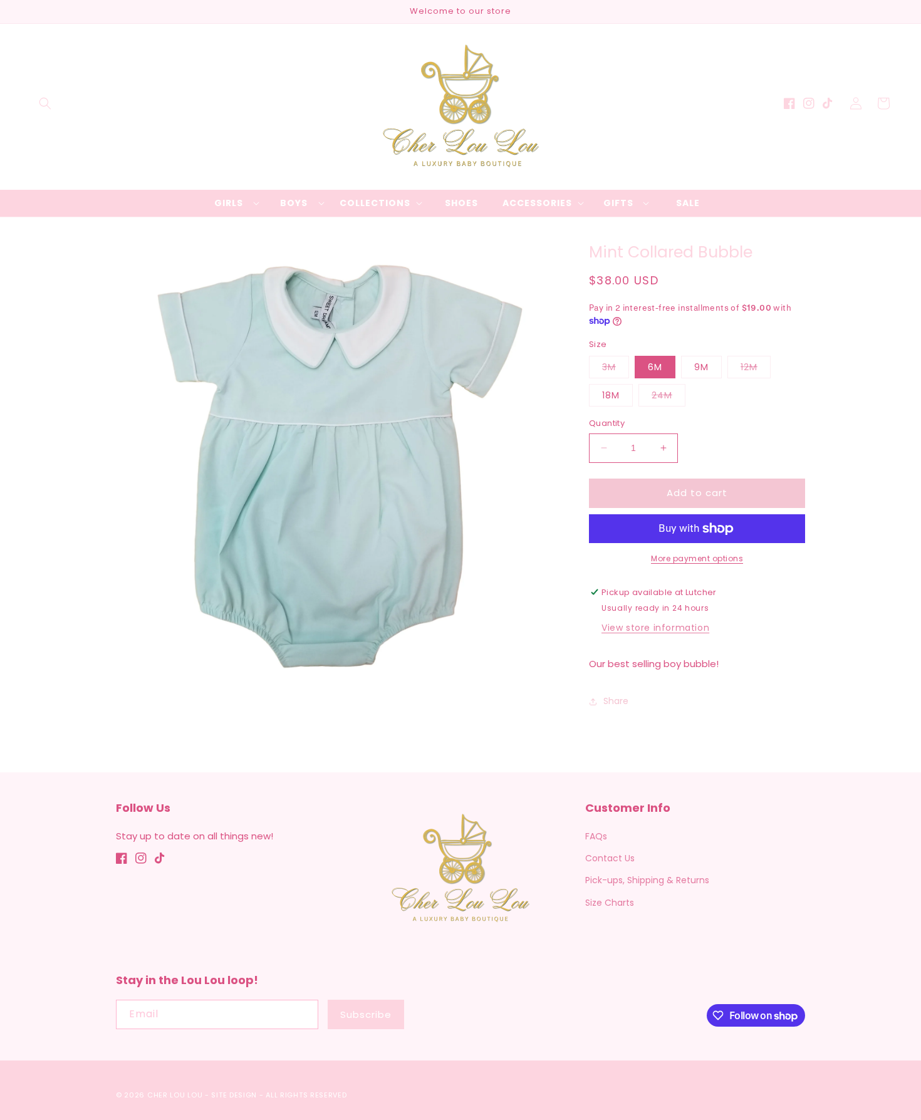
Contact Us (610, 858)
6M (655, 367)
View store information (655, 627)
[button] (45, 103)
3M (615, 369)
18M (611, 395)
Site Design (234, 1095)
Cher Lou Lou (174, 1095)
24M (668, 397)
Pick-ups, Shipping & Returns (647, 880)
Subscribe (366, 1014)
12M (756, 369)
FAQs (596, 836)
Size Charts (609, 902)
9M (701, 367)
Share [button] (615, 701)
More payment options (697, 558)
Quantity (607, 423)
